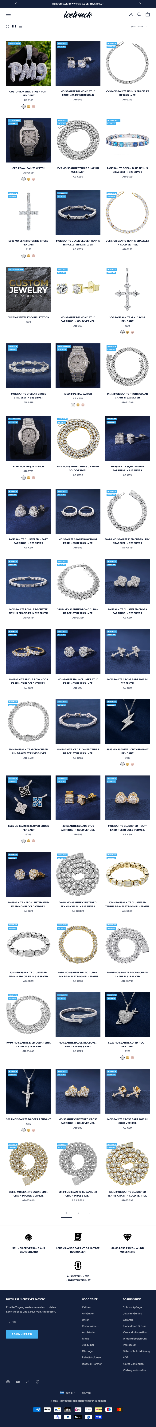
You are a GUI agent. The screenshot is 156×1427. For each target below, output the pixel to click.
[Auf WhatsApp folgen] (38, 1382)
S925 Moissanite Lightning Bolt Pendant (127, 751)
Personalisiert (90, 1326)
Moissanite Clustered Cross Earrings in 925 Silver (127, 611)
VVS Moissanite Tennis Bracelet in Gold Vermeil (127, 242)
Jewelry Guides (132, 1313)
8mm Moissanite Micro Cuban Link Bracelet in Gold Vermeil (78, 974)
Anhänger (88, 1313)
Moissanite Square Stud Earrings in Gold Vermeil (78, 827)
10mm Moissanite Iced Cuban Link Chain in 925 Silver (28, 1044)
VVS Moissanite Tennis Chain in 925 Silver (78, 170)
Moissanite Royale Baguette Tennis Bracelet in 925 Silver (28, 611)
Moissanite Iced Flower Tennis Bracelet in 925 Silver (78, 751)
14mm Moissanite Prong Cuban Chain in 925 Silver (127, 395)
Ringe (85, 1338)
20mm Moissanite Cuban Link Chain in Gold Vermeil (28, 1193)
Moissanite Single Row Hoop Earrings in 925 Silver (78, 541)
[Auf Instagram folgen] (8, 1382)
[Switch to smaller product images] (14, 26)
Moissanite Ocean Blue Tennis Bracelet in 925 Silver (127, 170)
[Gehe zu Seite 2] (89, 1213)
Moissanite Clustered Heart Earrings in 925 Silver (28, 541)
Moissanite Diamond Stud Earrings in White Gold (77, 93)
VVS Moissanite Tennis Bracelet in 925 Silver (127, 93)
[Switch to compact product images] (20, 26)
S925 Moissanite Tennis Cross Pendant (28, 242)
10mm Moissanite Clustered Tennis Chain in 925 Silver (77, 904)
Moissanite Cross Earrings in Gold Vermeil (127, 1121)
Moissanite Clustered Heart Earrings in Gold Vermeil (127, 827)
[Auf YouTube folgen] (18, 1382)
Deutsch (87, 1393)
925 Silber (88, 1345)
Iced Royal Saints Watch (28, 168)
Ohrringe (87, 1351)
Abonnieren (22, 1334)
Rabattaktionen (91, 1357)
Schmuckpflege (132, 1307)
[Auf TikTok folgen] (28, 1382)
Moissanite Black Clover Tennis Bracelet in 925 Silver (78, 242)
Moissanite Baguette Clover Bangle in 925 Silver (78, 1044)
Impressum (129, 1345)
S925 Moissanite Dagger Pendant (28, 1119)
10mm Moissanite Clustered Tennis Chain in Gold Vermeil (127, 1193)
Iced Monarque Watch (28, 466)
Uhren (85, 1319)
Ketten (86, 1307)
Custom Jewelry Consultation (28, 317)
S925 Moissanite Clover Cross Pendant (28, 827)
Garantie (128, 1319)
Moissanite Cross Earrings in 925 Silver (127, 681)
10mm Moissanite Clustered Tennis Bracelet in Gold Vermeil (127, 904)
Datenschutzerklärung (136, 1351)
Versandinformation (135, 1332)
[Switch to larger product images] (7, 26)
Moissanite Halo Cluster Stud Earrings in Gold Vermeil (28, 904)
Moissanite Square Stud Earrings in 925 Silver (127, 468)
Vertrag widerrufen (134, 1370)
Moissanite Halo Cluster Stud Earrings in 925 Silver (77, 681)
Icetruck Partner (92, 1363)
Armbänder (89, 1332)
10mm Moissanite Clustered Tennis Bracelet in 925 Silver (28, 974)
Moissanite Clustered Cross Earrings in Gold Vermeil (78, 1121)
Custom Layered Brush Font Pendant (28, 93)
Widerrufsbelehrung (135, 1338)
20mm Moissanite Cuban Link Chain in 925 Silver (78, 1193)
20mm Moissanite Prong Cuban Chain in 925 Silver (127, 974)
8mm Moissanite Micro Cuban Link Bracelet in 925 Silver (28, 751)
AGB (126, 1357)
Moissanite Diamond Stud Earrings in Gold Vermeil (77, 319)
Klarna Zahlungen (133, 1363)
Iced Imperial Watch (78, 393)
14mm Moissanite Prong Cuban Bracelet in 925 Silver (78, 611)
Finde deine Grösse (134, 1326)
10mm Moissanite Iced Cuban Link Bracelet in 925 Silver (127, 541)
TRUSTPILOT (97, 3)
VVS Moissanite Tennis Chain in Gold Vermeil (78, 468)
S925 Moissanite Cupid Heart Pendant (127, 1044)
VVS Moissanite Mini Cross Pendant (127, 319)
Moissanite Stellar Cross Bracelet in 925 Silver (28, 395)
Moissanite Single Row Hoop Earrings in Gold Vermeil (28, 681)
